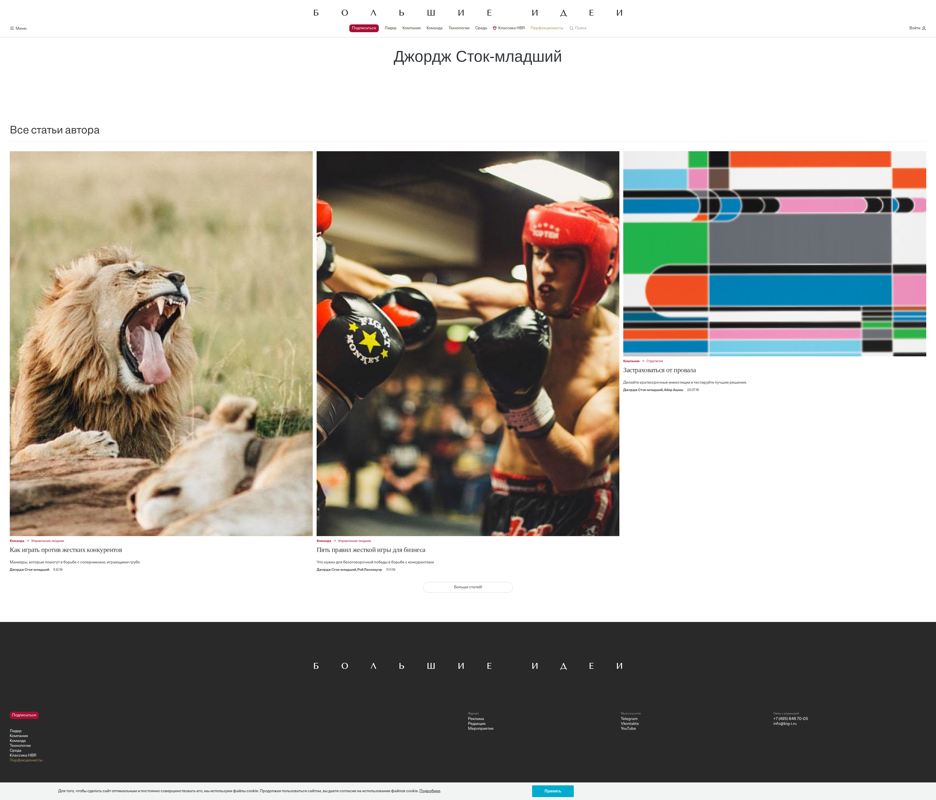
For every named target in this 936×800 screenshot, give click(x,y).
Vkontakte (630, 724)
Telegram (629, 719)
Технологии (458, 28)
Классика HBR (511, 28)
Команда (435, 28)
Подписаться (364, 28)
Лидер (391, 28)
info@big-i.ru (785, 724)
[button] (577, 28)
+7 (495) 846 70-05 (790, 719)
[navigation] (456, 28)
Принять (553, 791)
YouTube (628, 729)
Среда (481, 28)
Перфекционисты (547, 28)
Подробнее (429, 791)
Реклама (476, 719)
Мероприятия (481, 729)
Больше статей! (468, 587)
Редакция (477, 724)
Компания (411, 28)
